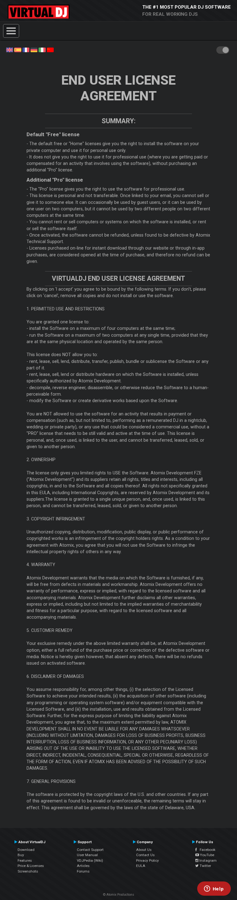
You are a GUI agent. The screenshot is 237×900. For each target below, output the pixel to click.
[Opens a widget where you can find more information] (214, 889)
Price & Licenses (31, 866)
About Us (144, 849)
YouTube (206, 855)
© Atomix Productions (118, 895)
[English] (9, 49)
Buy (21, 855)
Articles (83, 866)
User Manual (87, 855)
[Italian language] (42, 49)
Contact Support (90, 849)
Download (26, 849)
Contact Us (145, 855)
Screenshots (28, 871)
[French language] (26, 49)
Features (25, 860)
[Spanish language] (17, 49)
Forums (83, 871)
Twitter (205, 866)
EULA (140, 866)
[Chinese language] (50, 49)
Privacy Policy (147, 860)
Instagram (207, 860)
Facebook (206, 849)
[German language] (34, 49)
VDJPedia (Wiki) (90, 860)
